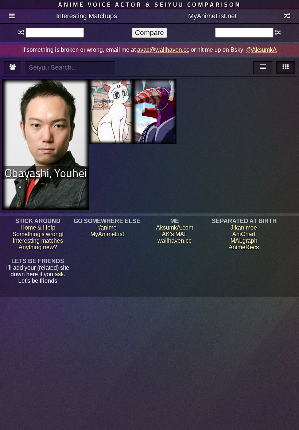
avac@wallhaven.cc (163, 50)
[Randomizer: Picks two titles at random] (287, 16)
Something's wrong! (37, 234)
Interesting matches (38, 241)
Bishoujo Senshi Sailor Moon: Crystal (111, 98)
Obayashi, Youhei (45, 172)
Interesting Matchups (86, 16)
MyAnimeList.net (212, 16)
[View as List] (262, 67)
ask (59, 274)
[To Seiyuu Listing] (12, 67)
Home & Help (37, 227)
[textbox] (55, 33)
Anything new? (38, 247)
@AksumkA (261, 50)
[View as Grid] (285, 67)
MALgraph (243, 241)
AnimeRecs (244, 247)
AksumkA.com (174, 227)
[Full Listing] (12, 16)
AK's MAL (174, 234)
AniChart (243, 234)
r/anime (107, 227)
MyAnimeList (107, 234)
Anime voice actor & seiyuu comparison (149, 4)
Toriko (154, 92)
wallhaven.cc (174, 241)
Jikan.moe (243, 227)
